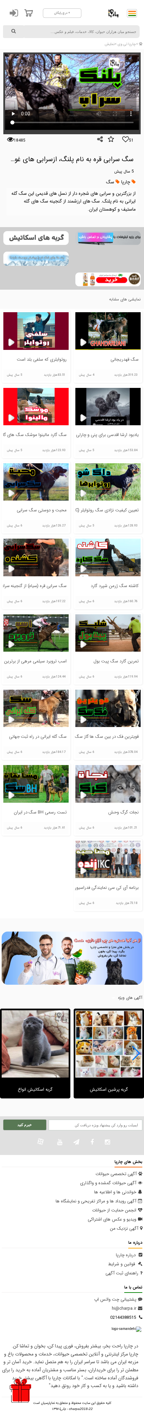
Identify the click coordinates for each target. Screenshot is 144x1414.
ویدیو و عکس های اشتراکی (112, 1219)
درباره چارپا (126, 1255)
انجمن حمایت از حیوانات (114, 1210)
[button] (136, 1053)
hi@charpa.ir (124, 1308)
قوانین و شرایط (122, 1264)
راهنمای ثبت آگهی (121, 1273)
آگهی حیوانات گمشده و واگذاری (108, 1183)
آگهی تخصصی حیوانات (116, 1173)
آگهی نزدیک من (124, 1228)
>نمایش (111, 44)
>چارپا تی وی (127, 44)
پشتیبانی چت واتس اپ (115, 1299)
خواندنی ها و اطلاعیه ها (115, 1192)
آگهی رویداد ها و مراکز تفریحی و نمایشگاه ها (96, 1201)
